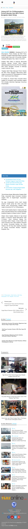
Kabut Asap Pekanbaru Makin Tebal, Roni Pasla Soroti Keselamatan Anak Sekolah (19, 456)
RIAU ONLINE (5, 52)
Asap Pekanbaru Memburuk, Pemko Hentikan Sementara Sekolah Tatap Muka (12, 335)
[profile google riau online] (18, 517)
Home (4, 7)
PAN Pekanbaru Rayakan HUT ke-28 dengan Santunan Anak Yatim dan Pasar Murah (19, 471)
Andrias (23, 17)
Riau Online (16, 296)
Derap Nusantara (16, 460)
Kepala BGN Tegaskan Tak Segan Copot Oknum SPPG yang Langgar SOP (19, 463)
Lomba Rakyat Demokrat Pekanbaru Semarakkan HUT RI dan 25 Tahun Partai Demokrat (19, 479)
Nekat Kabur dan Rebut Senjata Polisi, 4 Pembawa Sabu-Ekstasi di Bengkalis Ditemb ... (13, 418)
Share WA (16, 46)
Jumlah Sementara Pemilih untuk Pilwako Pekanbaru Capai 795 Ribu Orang (14, 184)
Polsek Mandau (14, 295)
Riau (7, 7)
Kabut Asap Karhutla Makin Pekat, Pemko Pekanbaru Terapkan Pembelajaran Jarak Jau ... (19, 447)
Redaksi (11, 510)
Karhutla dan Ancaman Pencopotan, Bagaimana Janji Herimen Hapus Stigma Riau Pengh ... (14, 324)
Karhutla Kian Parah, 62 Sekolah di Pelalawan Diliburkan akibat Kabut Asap (19, 439)
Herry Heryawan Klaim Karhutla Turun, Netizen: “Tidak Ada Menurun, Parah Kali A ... (19, 432)
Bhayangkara (4, 296)
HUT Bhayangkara (6, 295)
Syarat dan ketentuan (15, 511)
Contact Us (18, 510)
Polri (8, 296)
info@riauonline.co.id (21, 513)
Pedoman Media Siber (9, 513)
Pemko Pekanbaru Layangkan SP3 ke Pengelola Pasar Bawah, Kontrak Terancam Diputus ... (19, 488)
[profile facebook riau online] (8, 517)
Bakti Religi (19, 295)
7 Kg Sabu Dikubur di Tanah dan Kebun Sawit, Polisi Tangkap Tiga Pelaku (13, 397)
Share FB (5, 48)
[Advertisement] (14, 159)
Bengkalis (11, 7)
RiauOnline (19, 522)
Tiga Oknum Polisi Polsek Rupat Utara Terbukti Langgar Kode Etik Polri (13, 375)
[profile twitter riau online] (15, 517)
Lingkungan (15, 436)
